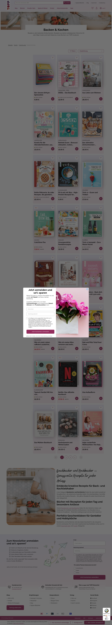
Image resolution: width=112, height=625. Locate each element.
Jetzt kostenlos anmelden (40, 331)
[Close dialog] (87, 289)
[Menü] (109, 609)
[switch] (106, 619)
